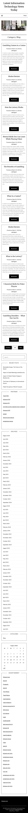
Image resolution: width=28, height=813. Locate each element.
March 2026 (6, 453)
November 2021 (7, 615)
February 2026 (7, 456)
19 (11, 659)
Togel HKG (6, 396)
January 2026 (6, 460)
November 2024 (7, 495)
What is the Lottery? (14, 256)
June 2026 (5, 442)
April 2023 (6, 562)
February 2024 (7, 527)
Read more (14, 68)
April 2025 (6, 477)
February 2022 (7, 604)
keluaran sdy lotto (7, 786)
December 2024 (7, 492)
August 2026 (6, 435)
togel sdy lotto (7, 782)
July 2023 (5, 551)
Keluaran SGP (6, 399)
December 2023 (7, 534)
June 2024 (5, 513)
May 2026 (5, 446)
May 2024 (5, 516)
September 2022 (7, 587)
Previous (8, 347)
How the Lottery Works (14, 107)
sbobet (5, 414)
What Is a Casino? (14, 196)
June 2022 (5, 594)
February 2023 (7, 569)
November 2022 (7, 579)
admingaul (14, 50)
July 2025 (5, 467)
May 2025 (5, 474)
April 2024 (6, 520)
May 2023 (5, 558)
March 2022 (6, 601)
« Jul (4, 668)
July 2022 (5, 590)
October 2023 (6, 541)
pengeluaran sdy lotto (8, 779)
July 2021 (5, 629)
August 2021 (6, 625)
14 (17, 656)
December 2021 (7, 611)
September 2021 (7, 622)
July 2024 (5, 509)
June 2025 (5, 471)
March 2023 (6, 565)
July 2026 (5, 439)
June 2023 (5, 555)
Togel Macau (6, 695)
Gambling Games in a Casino (14, 45)
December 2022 (7, 576)
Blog (4, 638)
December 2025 (7, 463)
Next (20, 347)
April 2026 (6, 449)
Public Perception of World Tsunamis (12, 387)
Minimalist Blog (19, 809)
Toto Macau (6, 691)
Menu (25, 15)
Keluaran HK (6, 403)
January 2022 (6, 608)
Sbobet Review (14, 76)
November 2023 (7, 537)
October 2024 (6, 499)
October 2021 (6, 618)
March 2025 (6, 481)
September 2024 (7, 502)
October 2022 (6, 583)
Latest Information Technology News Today (14, 6)
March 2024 (6, 523)
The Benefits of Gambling (14, 167)
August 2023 (6, 548)
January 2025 (6, 488)
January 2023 (6, 573)
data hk (5, 680)
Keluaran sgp (6, 677)
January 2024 (6, 530)
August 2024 (6, 506)
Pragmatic (5, 684)
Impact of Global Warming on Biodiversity (14, 372)
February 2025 (7, 485)
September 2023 (7, 544)
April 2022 (6, 597)
